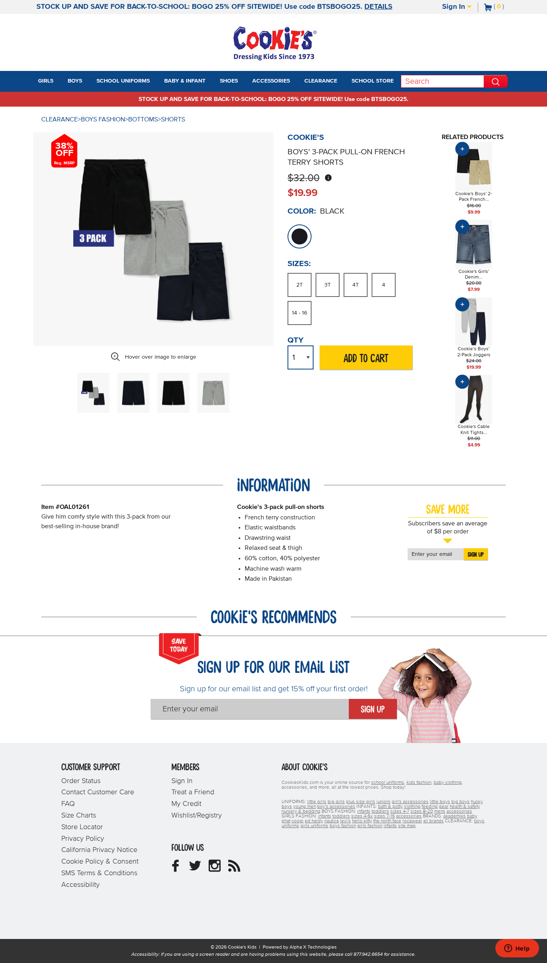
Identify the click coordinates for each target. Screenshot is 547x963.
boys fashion (343, 826)
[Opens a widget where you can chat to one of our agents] (517, 949)
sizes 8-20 (421, 811)
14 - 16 (299, 313)
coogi (298, 821)
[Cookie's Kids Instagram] (215, 868)
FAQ (68, 804)
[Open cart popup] (507, 7)
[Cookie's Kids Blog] (234, 868)
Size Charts (78, 815)
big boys (460, 801)
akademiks (454, 816)
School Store (373, 81)
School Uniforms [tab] (123, 81)
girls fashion (369, 826)
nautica (331, 821)
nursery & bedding (301, 811)
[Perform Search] (496, 81)
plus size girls (360, 801)
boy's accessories (336, 806)
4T (355, 285)
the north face (387, 821)
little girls (316, 801)
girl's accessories (410, 801)
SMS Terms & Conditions (99, 873)
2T (299, 285)
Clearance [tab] (320, 81)
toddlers (380, 811)
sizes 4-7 (399, 811)
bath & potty (390, 806)
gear (443, 806)
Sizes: (299, 264)
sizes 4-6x (362, 816)
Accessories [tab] (271, 81)
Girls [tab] (45, 81)
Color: (302, 211)
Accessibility (80, 884)
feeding (430, 806)
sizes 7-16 (384, 816)
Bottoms (143, 119)
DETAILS (378, 6)
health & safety (465, 806)
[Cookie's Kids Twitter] (195, 868)
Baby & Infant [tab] (184, 81)
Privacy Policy (82, 838)
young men (304, 806)
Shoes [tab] (229, 81)
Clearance (59, 119)
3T (327, 285)
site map (407, 826)
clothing (412, 806)
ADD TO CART (366, 359)
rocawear (412, 821)
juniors (383, 801)
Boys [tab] (75, 81)
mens (439, 811)
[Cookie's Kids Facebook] (175, 868)
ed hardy (314, 821)
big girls (336, 801)
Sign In (454, 6)
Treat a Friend (192, 792)
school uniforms (387, 782)
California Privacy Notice (99, 850)
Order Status (81, 781)
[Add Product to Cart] (462, 149)
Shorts (173, 119)
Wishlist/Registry (196, 815)
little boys (440, 801)
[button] (60, 81)
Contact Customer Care (97, 792)
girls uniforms (314, 826)
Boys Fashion (103, 119)
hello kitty (362, 821)
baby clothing (448, 782)
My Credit (186, 804)
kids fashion (418, 782)
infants (363, 811)
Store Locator (82, 827)
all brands (433, 821)
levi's (345, 821)
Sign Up (476, 554)
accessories (459, 811)
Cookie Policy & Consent (100, 861)
